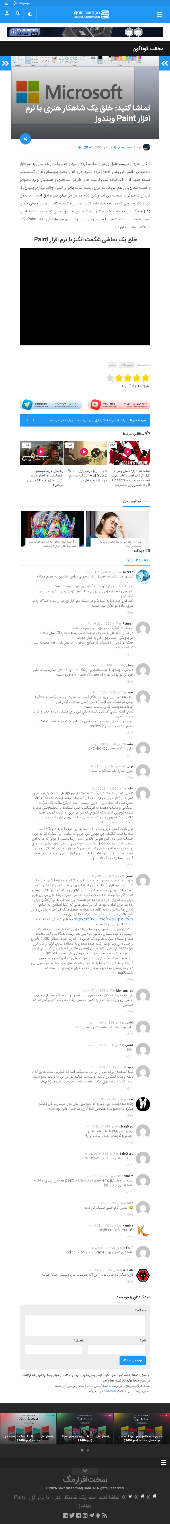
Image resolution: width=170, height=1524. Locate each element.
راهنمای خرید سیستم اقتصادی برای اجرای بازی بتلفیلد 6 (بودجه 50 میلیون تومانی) (45, 478)
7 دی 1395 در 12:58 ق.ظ (107, 744)
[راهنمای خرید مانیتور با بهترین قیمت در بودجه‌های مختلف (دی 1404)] (142, 1428)
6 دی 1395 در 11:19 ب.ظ (105, 1022)
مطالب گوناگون (148, 49)
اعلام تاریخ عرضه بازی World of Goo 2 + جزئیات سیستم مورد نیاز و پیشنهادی (87, 475)
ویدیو (112, 365)
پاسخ (130, 612)
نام (143, 1340)
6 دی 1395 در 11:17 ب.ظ (105, 1045)
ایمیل (78, 1340)
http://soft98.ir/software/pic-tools (103, 919)
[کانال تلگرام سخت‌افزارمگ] (91, 1515)
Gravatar (110, 1391)
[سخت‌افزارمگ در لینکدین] (65, 1515)
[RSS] (104, 1515)
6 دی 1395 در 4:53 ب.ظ (104, 1270)
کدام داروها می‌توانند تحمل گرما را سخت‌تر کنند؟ (120, 544)
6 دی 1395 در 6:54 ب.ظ (108, 1203)
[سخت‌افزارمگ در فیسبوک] (78, 1515)
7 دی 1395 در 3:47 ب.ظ (105, 665)
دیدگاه (135, 560)
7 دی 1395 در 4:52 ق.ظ (107, 876)
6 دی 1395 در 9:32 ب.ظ (102, 1126)
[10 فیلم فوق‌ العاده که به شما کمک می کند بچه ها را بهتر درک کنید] (52, 529)
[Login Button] (6, 13)
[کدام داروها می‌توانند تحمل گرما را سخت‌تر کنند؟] (117, 529)
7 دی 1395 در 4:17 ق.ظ (97, 990)
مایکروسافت (126, 365)
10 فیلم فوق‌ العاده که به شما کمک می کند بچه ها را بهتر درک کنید (52, 544)
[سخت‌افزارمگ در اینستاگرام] (85, 1515)
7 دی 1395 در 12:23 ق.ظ (106, 766)
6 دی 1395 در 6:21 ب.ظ (103, 1225)
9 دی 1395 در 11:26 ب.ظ (103, 572)
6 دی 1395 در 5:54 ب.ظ (107, 1248)
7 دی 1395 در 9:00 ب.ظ (103, 623)
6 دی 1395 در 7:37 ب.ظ (102, 1176)
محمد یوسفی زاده (122, 147)
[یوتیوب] (119, 404)
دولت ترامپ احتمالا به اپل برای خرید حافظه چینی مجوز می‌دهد (88, 420)
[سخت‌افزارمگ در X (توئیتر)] (72, 1515)
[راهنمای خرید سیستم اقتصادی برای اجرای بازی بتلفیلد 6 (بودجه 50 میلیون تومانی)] (42, 453)
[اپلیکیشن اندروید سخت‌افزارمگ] (98, 1515)
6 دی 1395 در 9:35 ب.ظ (108, 1099)
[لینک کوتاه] (79, 147)
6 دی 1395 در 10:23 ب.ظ (107, 1067)
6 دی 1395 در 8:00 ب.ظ (100, 1153)
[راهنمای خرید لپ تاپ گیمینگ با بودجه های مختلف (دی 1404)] (28, 1428)
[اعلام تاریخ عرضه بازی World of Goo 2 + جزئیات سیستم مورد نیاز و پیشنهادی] (85, 453)
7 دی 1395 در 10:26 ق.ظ (108, 788)
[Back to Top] (85, 1471)
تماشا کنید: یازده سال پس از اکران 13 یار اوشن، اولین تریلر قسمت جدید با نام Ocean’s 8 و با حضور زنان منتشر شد (131, 478)
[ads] (85, 32)
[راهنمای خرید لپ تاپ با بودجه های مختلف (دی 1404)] (85, 1428)
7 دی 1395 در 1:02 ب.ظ (108, 692)
